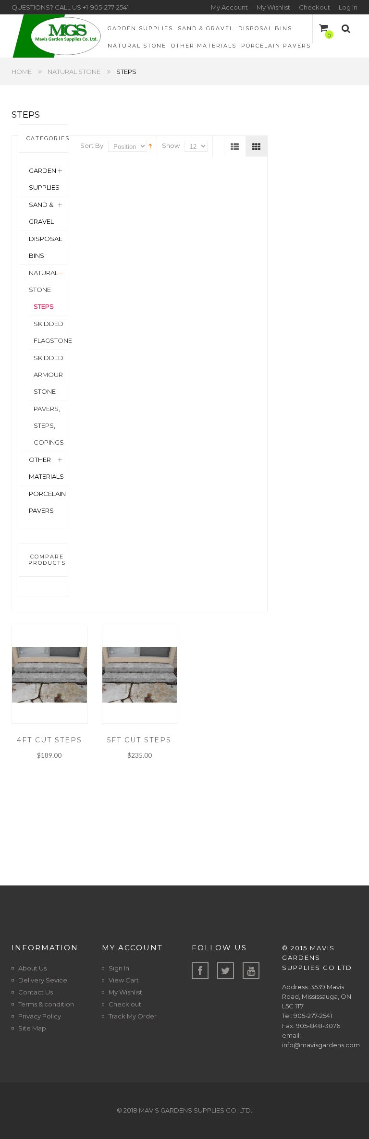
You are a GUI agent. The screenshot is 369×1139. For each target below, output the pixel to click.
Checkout (314, 7)
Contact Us (35, 992)
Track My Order (133, 1016)
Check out (125, 1004)
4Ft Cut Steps (49, 740)
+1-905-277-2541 (106, 7)
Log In (348, 7)
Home (22, 71)
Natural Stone (74, 71)
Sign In (119, 968)
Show (171, 145)
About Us (32, 968)
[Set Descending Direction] (150, 145)
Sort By (91, 145)
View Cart (124, 980)
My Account (229, 7)
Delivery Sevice (42, 980)
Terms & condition (46, 1004)
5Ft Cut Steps (139, 740)
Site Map (32, 1028)
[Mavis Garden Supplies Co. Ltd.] (58, 36)
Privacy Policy (39, 1016)
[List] (235, 146)
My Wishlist (273, 7)
